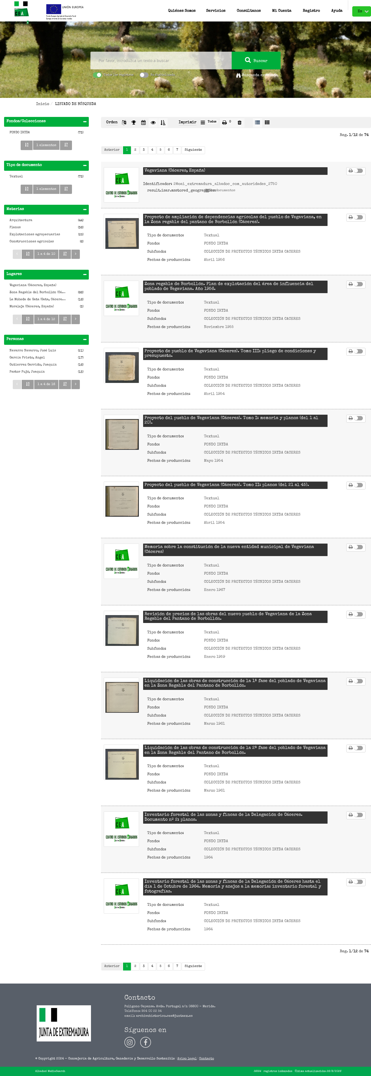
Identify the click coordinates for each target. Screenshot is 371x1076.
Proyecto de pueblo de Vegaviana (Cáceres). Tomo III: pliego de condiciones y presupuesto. (230, 353)
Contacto (206, 1059)
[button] (248, 5)
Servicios (215, 9)
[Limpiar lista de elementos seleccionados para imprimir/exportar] (239, 123)
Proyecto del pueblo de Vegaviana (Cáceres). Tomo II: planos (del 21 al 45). (226, 485)
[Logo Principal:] (21, 12)
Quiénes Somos (182, 9)
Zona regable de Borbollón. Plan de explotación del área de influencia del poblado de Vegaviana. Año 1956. (228, 286)
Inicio (42, 104)
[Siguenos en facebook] (145, 1042)
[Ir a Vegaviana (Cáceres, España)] (121, 185)
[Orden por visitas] (153, 123)
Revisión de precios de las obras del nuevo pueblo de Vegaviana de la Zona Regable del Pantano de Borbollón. (228, 616)
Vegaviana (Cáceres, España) (174, 171)
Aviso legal (187, 1059)
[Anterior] (17, 254)
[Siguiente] (75, 254)
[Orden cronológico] (143, 123)
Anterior (112, 150)
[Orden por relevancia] (133, 123)
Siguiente (193, 150)
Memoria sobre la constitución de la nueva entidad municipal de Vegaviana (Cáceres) (229, 549)
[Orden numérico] (66, 145)
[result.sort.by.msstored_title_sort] (123, 123)
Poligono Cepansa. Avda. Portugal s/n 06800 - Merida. (169, 1006)
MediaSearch (56, 1071)
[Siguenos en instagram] (129, 1042)
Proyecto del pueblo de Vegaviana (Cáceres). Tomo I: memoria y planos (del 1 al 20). (231, 420)
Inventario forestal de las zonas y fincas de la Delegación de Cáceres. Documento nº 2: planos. (223, 817)
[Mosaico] (267, 123)
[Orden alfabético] (27, 145)
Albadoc (40, 1071)
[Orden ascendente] (163, 123)
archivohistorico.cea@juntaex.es (164, 1016)
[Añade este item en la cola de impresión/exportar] (351, 171)
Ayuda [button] (336, 9)
